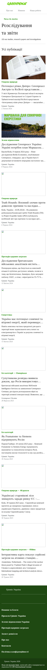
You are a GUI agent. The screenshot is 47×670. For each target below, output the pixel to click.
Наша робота (35, 10)
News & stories (10, 19)
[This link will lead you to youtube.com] (13, 599)
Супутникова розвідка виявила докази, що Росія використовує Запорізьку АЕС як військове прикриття (20, 380)
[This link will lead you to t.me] (8, 599)
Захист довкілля (10, 634)
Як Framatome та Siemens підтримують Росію (16, 438)
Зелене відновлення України (15, 622)
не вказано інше (12, 665)
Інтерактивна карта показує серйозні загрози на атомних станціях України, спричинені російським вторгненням (23, 556)
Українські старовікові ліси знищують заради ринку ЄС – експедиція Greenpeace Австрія (20, 497)
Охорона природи (9, 82)
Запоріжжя (22, 373)
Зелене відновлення (10, 140)
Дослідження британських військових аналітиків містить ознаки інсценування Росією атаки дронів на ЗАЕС (22, 262)
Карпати (25, 490)
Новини (21, 10)
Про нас (9, 10)
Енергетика (7, 315)
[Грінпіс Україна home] (26, 3)
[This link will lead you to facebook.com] (3, 599)
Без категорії (7, 373)
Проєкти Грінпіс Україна (14, 616)
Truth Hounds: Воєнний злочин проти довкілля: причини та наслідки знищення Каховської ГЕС (23, 204)
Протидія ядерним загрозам (14, 256)
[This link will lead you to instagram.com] (18, 599)
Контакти (6, 646)
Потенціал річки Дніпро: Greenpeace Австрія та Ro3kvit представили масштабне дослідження (23, 87)
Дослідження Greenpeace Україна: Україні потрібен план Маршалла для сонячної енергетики (22, 146)
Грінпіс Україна (8, 106)
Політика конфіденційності (15, 652)
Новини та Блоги (10, 610)
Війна (32, 549)
